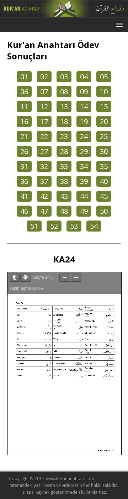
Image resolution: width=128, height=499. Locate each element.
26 (24, 151)
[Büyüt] (76, 278)
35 (104, 166)
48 (64, 211)
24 (84, 136)
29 (84, 151)
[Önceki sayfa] (14, 278)
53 (74, 226)
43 (64, 196)
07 (44, 91)
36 (24, 181)
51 (34, 226)
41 (24, 196)
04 (84, 76)
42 (44, 196)
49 (84, 211)
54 (94, 226)
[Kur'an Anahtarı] (64, 13)
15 (104, 106)
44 (84, 196)
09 (84, 91)
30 (104, 151)
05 (104, 76)
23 (64, 136)
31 (24, 166)
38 (64, 181)
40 (104, 181)
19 (84, 121)
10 (104, 91)
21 (24, 136)
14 (84, 106)
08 (64, 91)
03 (64, 76)
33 (64, 166)
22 (44, 136)
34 (84, 166)
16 (24, 121)
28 (64, 151)
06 (24, 91)
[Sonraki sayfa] (25, 278)
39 (84, 181)
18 (64, 121)
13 (64, 106)
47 (44, 211)
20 (104, 121)
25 (104, 136)
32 (44, 166)
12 (44, 106)
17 (44, 121)
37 (44, 181)
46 (24, 211)
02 (44, 76)
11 (24, 106)
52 (54, 226)
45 (104, 196)
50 (104, 211)
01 (24, 76)
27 (44, 151)
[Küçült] (64, 278)
